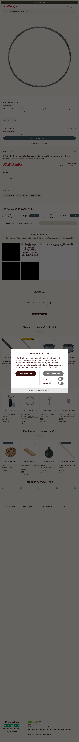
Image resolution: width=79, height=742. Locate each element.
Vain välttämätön (53, 373)
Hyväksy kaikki (26, 373)
